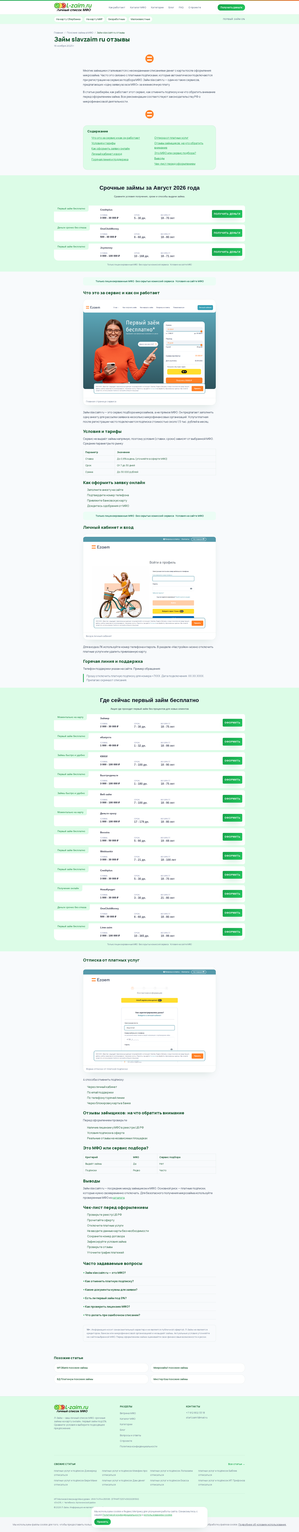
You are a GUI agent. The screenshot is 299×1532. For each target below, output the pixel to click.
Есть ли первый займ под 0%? (106, 1298)
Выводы (159, 158)
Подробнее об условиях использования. (262, 1524)
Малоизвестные (140, 19)
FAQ (181, 7)
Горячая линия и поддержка (110, 159)
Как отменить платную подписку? (109, 1281)
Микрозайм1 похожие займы (170, 1367)
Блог (171, 7)
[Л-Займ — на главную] (73, 7)
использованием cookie (158, 1514)
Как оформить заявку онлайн (111, 148)
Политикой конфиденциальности (121, 1514)
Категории (157, 7)
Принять (102, 1521)
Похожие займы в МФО (80, 32)
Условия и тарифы (103, 143)
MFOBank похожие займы (72, 1367)
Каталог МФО (138, 7)
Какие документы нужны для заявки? (111, 1290)
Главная (58, 32)
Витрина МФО (128, 1413)
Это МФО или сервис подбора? (175, 153)
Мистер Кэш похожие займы (170, 1379)
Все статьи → (236, 1464)
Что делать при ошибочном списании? (112, 1315)
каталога (118, 1198)
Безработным (116, 19)
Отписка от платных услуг (171, 138)
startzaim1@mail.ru (196, 1417)
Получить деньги (231, 7)
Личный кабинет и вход (107, 154)
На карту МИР (94, 19)
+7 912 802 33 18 (195, 1412)
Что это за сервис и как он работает (116, 138)
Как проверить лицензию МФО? (107, 1306)
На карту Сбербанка (68, 19)
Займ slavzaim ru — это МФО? (105, 1273)
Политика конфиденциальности (138, 1446)
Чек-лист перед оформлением (174, 164)
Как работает (117, 7)
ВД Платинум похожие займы (75, 1379)
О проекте (194, 7)
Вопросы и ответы (130, 1435)
